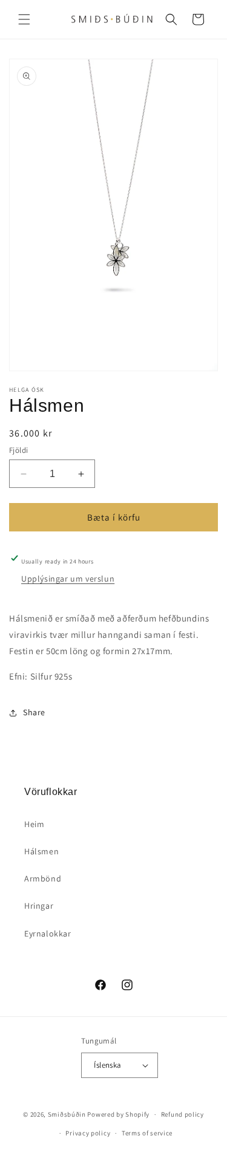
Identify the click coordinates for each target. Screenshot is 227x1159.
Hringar (38, 905)
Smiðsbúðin (67, 1114)
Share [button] (34, 712)
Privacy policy (87, 1133)
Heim (34, 824)
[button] (24, 19)
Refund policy (182, 1114)
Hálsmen (41, 851)
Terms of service (147, 1133)
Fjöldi (18, 450)
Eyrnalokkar (47, 933)
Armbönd (42, 878)
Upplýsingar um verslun (67, 578)
